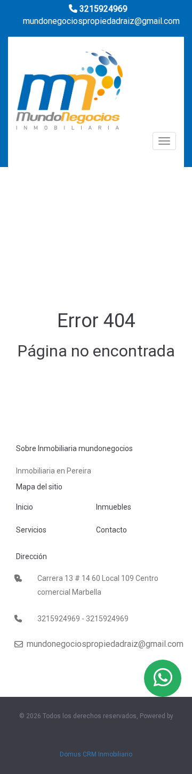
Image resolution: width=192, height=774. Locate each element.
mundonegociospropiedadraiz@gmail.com (100, 21)
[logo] (69, 93)
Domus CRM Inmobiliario (96, 754)
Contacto (111, 530)
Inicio (24, 507)
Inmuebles (113, 507)
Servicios (31, 530)
